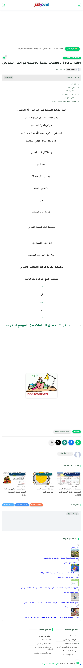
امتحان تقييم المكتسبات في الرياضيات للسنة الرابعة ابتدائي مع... (39, 49)
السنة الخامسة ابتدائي (71, 58)
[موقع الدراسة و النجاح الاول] (41, 5)
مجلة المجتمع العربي (71, 563)
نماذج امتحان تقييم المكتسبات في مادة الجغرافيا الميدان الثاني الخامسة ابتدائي (51, 603)
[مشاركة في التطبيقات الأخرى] (51, 442)
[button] (71, 442)
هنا (41, 287)
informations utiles (72, 607)
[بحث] (3, 5)
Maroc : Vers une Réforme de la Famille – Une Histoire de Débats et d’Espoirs (52, 617)
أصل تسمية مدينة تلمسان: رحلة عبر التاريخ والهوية (61, 558)
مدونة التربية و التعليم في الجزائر (43, 648)
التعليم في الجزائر (45, 636)
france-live (73, 636)
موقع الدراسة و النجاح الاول (50, 664)
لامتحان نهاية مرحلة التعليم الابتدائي (64, 101)
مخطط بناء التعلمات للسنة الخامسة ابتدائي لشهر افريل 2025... (69, 492)
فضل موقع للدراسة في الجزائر (68, 577)
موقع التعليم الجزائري (71, 592)
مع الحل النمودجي (70, 98)
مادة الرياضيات (71, 91)
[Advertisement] (41, 29)
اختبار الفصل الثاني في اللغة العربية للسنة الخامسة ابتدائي (15, 492)
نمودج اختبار (72, 87)
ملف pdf (73, 84)
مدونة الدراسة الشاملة (69, 651)
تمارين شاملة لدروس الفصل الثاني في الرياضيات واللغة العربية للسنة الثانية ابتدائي (50, 588)
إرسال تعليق (72, 514)
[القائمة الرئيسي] (79, 5)
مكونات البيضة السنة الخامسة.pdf (44, 490)
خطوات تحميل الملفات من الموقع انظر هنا (37, 325)
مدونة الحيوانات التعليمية (42, 653)
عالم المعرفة (74, 548)
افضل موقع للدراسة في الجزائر (66, 647)
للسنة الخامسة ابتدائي (68, 94)
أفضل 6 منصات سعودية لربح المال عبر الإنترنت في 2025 (59, 573)
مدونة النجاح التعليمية (70, 654)
